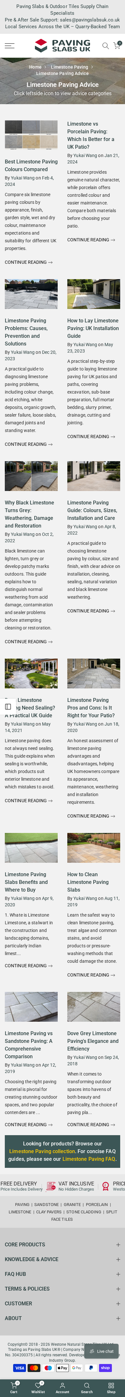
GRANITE (72, 1204)
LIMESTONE (20, 1212)
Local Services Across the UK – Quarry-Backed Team (62, 26)
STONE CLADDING (83, 1212)
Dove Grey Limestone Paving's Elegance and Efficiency (93, 1041)
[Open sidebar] (8, 707)
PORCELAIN (97, 1204)
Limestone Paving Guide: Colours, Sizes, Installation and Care (92, 510)
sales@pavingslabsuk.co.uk (90, 20)
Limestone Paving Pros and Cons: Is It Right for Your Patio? (91, 708)
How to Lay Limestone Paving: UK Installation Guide (93, 328)
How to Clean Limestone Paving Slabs (88, 882)
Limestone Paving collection (42, 1151)
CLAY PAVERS (49, 1212)
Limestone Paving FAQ (89, 1159)
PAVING (22, 1204)
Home (35, 67)
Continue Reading (26, 262)
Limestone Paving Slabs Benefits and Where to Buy (26, 882)
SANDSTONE (46, 1204)
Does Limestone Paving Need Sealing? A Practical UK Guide (30, 708)
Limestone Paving (69, 67)
